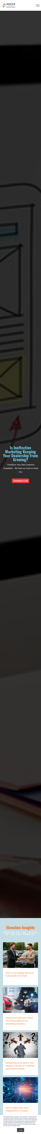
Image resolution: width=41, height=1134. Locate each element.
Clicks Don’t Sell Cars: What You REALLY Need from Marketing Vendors (19, 1020)
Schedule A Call (20, 481)
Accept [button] (20, 1130)
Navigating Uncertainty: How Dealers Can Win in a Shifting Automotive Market (19, 1065)
